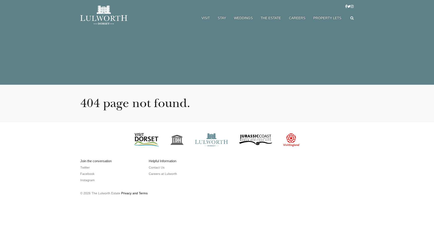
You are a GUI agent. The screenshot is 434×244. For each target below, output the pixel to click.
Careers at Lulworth (163, 174)
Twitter (85, 167)
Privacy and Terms (134, 193)
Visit (205, 18)
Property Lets (327, 18)
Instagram (87, 180)
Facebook (87, 174)
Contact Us (157, 167)
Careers (297, 18)
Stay (222, 18)
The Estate (271, 18)
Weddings (243, 18)
